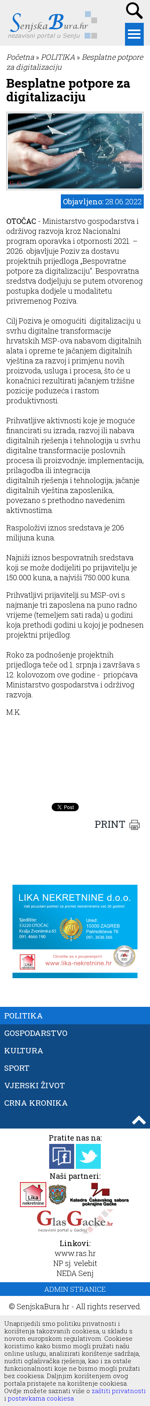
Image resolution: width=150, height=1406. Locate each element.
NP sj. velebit (75, 1263)
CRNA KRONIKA (36, 1102)
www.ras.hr (75, 1253)
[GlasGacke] (75, 1231)
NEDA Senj (75, 1273)
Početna (20, 57)
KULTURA (23, 1050)
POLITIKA (58, 57)
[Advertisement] (75, 778)
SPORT (17, 1067)
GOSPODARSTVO (36, 1033)
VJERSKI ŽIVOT (34, 1085)
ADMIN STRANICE (75, 1289)
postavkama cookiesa (41, 1398)
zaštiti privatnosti (118, 1390)
